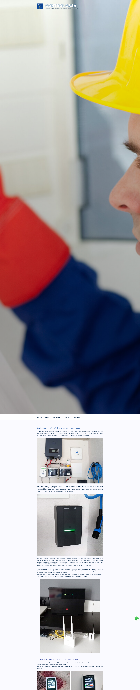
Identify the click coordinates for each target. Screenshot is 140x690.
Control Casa (61, 6)
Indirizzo (67, 417)
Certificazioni (57, 417)
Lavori (47, 417)
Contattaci (77, 417)
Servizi (39, 417)
